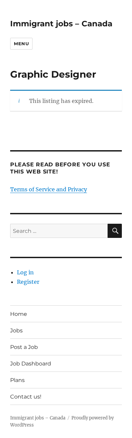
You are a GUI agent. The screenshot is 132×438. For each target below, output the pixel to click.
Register (28, 281)
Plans (17, 380)
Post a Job (24, 347)
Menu (21, 43)
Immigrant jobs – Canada (61, 23)
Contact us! (25, 396)
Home (18, 314)
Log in (25, 272)
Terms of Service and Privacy (48, 189)
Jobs (16, 330)
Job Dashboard (30, 363)
